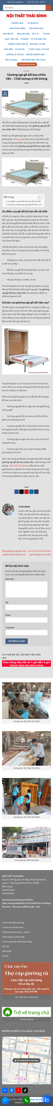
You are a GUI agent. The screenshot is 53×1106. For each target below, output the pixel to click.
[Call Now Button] (26, 1100)
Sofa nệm (8, 49)
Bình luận (10, 579)
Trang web (9, 627)
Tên (6, 602)
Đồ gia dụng (11, 60)
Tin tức (26, 71)
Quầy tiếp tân (11, 39)
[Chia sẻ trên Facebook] (16, 491)
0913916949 (8, 890)
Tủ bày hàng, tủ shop (38, 49)
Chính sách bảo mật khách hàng (17, 941)
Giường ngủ (17, 23)
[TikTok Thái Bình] (25, 1090)
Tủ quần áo (33, 23)
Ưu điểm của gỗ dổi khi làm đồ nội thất (24, 201)
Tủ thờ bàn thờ (38, 39)
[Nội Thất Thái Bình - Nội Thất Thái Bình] (26, 15)
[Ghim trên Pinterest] (26, 491)
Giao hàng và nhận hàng (13, 936)
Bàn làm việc (23, 34)
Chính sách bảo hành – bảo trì (16, 932)
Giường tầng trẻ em (18, 44)
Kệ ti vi (35, 34)
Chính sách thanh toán (13, 927)
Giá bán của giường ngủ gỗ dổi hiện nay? (25, 204)
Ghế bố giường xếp (35, 54)
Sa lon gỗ (19, 49)
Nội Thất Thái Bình (18, 465)
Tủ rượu (24, 39)
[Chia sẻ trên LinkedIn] (31, 491)
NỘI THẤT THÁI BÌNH (15, 2)
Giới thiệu (7, 951)
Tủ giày (46, 34)
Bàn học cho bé (37, 44)
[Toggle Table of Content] (39, 197)
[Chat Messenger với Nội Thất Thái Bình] (5, 1100)
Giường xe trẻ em (15, 54)
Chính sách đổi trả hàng (13, 922)
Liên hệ (5, 946)
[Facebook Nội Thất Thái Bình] (12, 1090)
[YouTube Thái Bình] (18, 1090)
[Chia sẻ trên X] (21, 491)
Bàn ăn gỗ (8, 34)
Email (7, 615)
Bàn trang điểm (17, 28)
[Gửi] (48, 7)
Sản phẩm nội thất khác (33, 60)
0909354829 (8, 893)
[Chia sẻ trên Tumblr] (36, 491)
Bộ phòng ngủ (36, 28)
